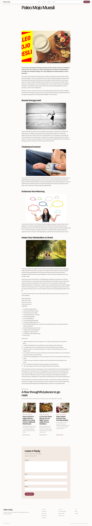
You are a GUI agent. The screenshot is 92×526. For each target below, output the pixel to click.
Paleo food (44, 515)
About (54, 1)
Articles (43, 1)
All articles (44, 511)
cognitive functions (52, 224)
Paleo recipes (61, 513)
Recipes (49, 1)
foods (35, 180)
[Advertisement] (46, 20)
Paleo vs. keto (61, 515)
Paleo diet (44, 513)
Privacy (76, 513)
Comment (27, 460)
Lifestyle (44, 517)
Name (26, 474)
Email (26, 480)
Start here (86, 1)
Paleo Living (6, 2)
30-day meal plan (62, 511)
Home (39, 1)
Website (26, 486)
